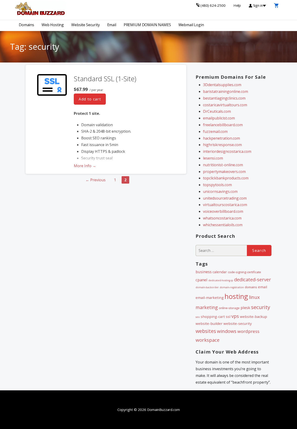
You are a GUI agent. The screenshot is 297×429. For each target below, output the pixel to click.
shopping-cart (213, 316)
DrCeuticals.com (217, 111)
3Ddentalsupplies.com (222, 84)
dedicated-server (252, 279)
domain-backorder (207, 287)
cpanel (201, 279)
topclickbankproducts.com (226, 178)
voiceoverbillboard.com (223, 211)
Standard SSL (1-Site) (105, 78)
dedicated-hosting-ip (220, 280)
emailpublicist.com (219, 118)
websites (206, 331)
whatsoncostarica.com (222, 218)
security (260, 307)
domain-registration (232, 287)
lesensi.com (213, 158)
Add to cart (90, 99)
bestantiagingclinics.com (224, 98)
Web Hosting (53, 24)
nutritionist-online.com (223, 164)
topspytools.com (217, 184)
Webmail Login (191, 24)
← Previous (96, 179)
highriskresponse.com (222, 144)
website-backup (253, 316)
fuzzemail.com (215, 131)
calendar (220, 271)
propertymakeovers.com (224, 171)
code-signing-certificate (244, 272)
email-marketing (210, 297)
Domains (26, 24)
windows (226, 331)
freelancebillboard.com (223, 124)
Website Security (85, 24)
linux (254, 297)
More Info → (85, 165)
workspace (208, 340)
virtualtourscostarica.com (225, 204)
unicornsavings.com (220, 191)
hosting (236, 296)
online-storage (229, 308)
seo (198, 317)
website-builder (209, 323)
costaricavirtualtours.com (225, 104)
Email (111, 24)
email (262, 287)
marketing (207, 307)
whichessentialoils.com (222, 224)
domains (251, 287)
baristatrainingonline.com (225, 91)
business (204, 271)
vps (235, 316)
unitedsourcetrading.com (225, 198)
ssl (228, 316)
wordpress (248, 331)
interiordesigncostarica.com (227, 151)
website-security (237, 323)
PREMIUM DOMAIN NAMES (147, 24)
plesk (245, 307)
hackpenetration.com (221, 138)
